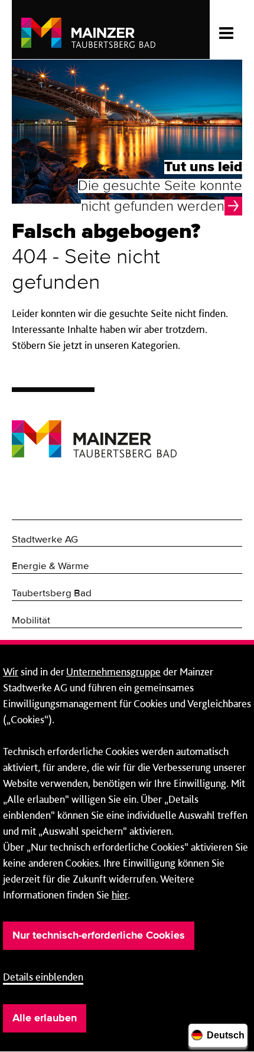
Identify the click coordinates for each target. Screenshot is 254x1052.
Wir (10, 671)
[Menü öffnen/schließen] (226, 29)
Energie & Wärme (50, 566)
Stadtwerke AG (45, 540)
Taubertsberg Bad (52, 594)
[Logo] (94, 430)
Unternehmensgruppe (113, 671)
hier (120, 894)
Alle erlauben (44, 1018)
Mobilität (31, 621)
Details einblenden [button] (43, 977)
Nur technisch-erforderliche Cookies (98, 935)
